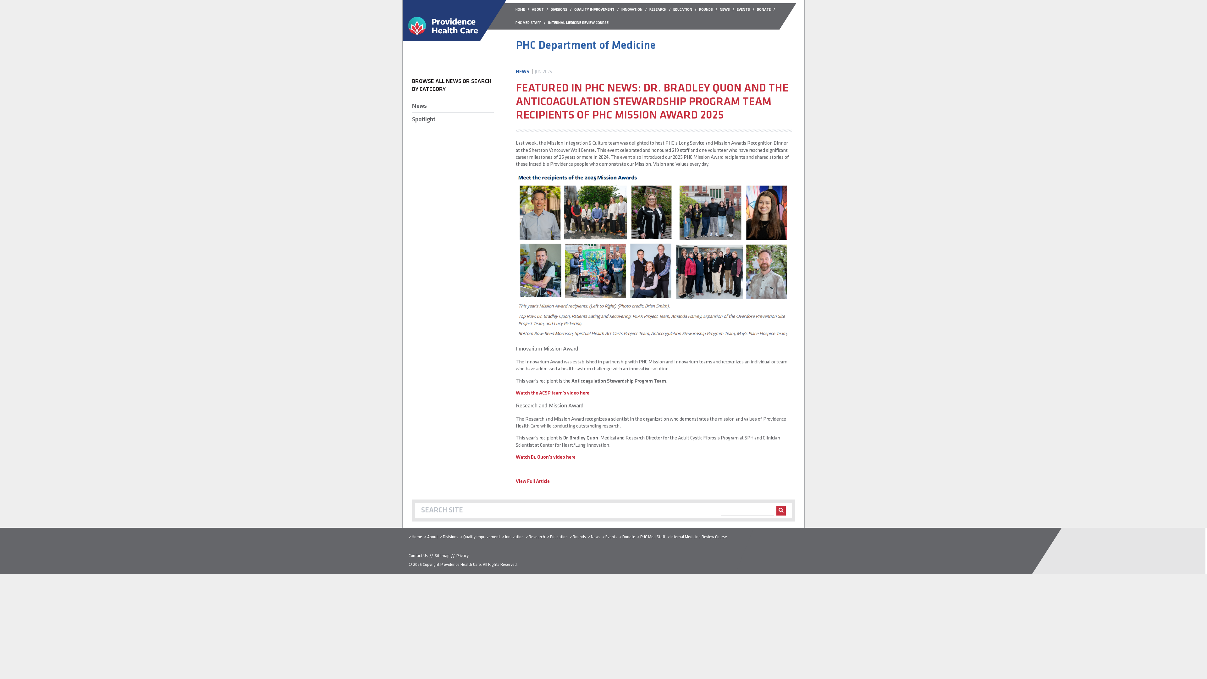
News (419, 106)
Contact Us (418, 556)
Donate (628, 537)
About (432, 537)
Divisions (450, 537)
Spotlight (423, 120)
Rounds (579, 537)
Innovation (514, 537)
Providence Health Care (460, 565)
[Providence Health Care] (454, 39)
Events (611, 537)
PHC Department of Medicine (586, 46)
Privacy (462, 556)
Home (417, 537)
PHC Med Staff (652, 537)
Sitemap (442, 556)
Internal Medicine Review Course (698, 537)
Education (559, 537)
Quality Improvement (481, 537)
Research (537, 537)
